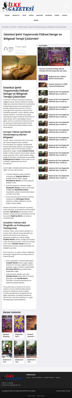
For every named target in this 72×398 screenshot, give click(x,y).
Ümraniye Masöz (12, 269)
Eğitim (36, 20)
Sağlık (31, 15)
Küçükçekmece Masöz (11, 159)
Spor (24, 15)
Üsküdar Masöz (18, 244)
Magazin (39, 15)
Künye (28, 377)
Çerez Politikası (37, 377)
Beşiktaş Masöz (16, 216)
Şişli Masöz (14, 212)
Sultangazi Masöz (23, 199)
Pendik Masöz (22, 278)
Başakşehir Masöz (13, 188)
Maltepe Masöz (12, 276)
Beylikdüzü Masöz (21, 190)
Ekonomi (49, 15)
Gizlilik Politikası (49, 377)
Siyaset (64, 15)
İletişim (58, 377)
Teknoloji (16, 15)
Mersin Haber (31, 396)
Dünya (57, 15)
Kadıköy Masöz (9, 239)
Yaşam (7, 15)
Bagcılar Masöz (22, 176)
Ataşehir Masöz (12, 263)
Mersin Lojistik (40, 396)
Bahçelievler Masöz (13, 181)
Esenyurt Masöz (28, 151)
